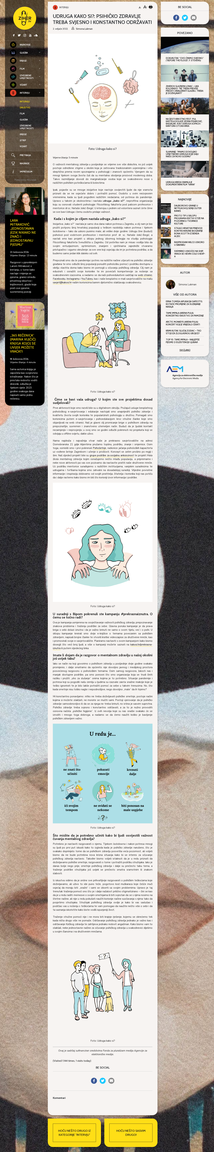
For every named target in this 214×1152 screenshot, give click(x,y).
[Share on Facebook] (94, 1083)
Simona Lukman (187, 284)
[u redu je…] (102, 773)
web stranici (145, 275)
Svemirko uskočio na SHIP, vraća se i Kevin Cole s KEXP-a (189, 254)
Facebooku (59, 278)
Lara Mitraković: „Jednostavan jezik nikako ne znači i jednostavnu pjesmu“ (23, 232)
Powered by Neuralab (25, 179)
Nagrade (25, 163)
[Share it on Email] (111, 1083)
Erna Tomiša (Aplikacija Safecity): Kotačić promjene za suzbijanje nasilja (184, 304)
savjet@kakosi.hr (62, 282)
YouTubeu (87, 278)
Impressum (26, 171)
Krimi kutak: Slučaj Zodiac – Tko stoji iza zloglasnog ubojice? (183, 332)
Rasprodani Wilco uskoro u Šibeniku (189, 243)
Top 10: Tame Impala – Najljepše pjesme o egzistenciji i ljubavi (183, 341)
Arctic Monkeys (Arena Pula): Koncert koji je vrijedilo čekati (183, 323)
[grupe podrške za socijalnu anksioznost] (102, 542)
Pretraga (25, 155)
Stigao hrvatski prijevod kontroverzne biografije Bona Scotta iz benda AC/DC (188, 232)
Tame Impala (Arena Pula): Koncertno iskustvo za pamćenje (185, 314)
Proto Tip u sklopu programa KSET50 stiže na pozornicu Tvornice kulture (189, 219)
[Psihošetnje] (102, 986)
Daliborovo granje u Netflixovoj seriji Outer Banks (187, 208)
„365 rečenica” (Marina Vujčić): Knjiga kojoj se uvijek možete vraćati (23, 343)
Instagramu (73, 278)
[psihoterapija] (102, 337)
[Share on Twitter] (103, 1083)
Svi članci (185, 350)
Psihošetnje (99, 448)
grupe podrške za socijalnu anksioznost (112, 455)
